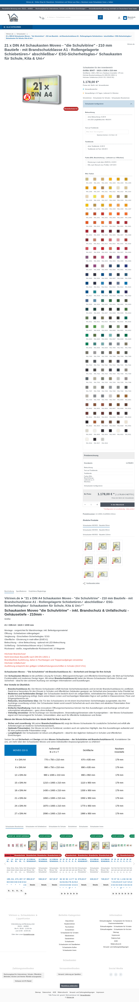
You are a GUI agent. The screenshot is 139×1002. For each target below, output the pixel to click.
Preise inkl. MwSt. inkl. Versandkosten (96, 85)
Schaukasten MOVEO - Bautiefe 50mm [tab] (96, 525)
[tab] (9, 591)
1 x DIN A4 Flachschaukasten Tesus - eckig (8, 860)
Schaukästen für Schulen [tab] (57, 826)
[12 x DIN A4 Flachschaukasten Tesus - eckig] (17, 845)
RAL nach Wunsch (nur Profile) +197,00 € (102, 165)
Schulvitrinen (87, 98)
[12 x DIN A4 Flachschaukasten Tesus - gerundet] (21, 845)
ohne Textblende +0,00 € (96, 146)
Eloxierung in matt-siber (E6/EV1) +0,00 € (102, 162)
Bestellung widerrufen (69, 986)
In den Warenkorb (117, 504)
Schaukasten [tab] (83, 826)
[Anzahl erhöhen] (97, 504)
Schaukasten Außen (69, 947)
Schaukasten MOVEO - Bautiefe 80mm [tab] (96, 530)
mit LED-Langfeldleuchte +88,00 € (99, 119)
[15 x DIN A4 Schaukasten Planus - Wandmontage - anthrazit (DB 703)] (115, 845)
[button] (5, 863)
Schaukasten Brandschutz (121, 98)
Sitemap (116, 932)
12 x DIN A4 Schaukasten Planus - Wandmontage (61, 860)
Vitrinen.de (9, 34)
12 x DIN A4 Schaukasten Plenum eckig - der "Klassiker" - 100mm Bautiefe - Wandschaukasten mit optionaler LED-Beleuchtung (67, 860)
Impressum (116, 935)
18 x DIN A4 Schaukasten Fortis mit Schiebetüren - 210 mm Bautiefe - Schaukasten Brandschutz (127, 860)
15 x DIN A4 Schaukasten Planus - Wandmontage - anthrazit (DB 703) (115, 860)
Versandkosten (85, 995)
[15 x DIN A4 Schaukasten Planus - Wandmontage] (112, 845)
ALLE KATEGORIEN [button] (13, 27)
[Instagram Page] (116, 974)
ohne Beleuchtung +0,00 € (97, 117)
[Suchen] (100, 17)
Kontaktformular (28, 934)
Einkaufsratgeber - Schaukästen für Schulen (116, 926)
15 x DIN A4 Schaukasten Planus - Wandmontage (112, 860)
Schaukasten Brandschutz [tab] (14, 826)
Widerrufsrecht (116, 944)
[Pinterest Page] (121, 974)
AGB (116, 941)
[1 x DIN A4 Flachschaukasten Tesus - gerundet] (13, 845)
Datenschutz (115, 938)
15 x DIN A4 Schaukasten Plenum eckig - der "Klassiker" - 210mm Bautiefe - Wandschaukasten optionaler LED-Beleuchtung (121, 860)
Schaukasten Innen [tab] (96, 826)
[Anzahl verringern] (85, 504)
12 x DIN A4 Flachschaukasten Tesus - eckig (17, 860)
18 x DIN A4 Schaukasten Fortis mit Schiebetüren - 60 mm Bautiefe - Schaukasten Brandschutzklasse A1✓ (130, 860)
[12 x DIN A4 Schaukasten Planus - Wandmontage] (61, 845)
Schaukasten (69, 941)
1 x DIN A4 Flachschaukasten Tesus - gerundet (13, 860)
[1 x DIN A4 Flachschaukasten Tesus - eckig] (9, 845)
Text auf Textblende (91, 128)
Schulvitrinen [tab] (72, 826)
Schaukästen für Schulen (101, 98)
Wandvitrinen (69, 936)
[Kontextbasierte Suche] (42, 18)
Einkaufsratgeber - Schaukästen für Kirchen (115, 929)
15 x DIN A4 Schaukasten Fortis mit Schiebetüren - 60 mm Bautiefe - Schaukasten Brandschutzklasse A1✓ (76, 860)
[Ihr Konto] (119, 18)
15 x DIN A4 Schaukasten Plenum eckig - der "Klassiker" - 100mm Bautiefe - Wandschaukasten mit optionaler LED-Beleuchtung (118, 860)
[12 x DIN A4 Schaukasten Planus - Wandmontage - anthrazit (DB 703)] (64, 845)
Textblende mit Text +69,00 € (98, 149)
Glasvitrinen (69, 921)
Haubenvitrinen (69, 924)
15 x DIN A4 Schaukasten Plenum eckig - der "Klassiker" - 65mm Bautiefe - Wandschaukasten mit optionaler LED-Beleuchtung (124, 860)
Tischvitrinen (69, 927)
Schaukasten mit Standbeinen (69, 944)
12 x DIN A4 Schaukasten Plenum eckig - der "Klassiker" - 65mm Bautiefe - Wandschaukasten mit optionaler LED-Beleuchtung (73, 860)
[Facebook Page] (111, 974)
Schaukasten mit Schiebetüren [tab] (36, 826)
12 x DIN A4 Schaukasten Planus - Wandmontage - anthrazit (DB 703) (64, 860)
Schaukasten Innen (69, 950)
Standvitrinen (69, 938)
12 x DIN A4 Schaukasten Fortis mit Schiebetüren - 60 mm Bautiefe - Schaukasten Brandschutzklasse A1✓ (25, 860)
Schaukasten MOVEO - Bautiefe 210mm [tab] (97, 534)
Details (9, 891)
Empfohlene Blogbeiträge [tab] (37, 591)
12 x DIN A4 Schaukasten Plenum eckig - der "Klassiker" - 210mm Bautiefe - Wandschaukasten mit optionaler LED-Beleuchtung (70, 860)
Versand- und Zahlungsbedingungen (116, 947)
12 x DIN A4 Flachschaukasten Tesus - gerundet (21, 860)
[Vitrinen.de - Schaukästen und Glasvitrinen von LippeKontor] (13, 18)
